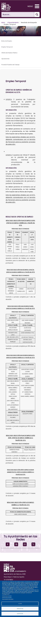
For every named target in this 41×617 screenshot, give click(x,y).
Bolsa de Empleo (6, 41)
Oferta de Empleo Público (9, 53)
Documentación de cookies (7, 599)
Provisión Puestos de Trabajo (10, 65)
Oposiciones (5, 59)
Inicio (3, 22)
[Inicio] (7, 7)
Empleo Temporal (7, 47)
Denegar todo (20, 608)
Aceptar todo (20, 613)
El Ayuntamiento (13, 22)
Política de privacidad (7, 596)
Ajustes (20, 603)
